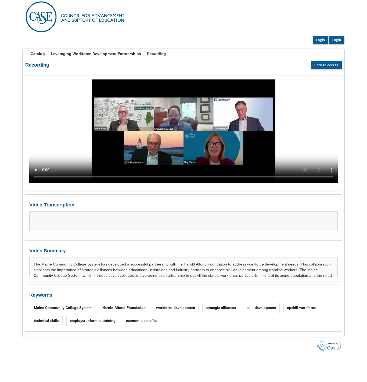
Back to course (326, 65)
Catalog (38, 54)
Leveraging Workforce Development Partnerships (96, 54)
